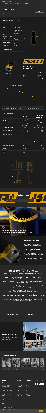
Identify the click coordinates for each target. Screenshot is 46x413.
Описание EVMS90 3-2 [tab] (21, 20)
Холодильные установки (19, 387)
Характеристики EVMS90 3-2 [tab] (9, 20)
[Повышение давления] (35, 362)
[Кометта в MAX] (39, 386)
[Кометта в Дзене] (41, 384)
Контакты (27, 3)
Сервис (27, 386)
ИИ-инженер (28, 382)
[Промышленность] (16, 362)
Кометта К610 (4, 399)
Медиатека (28, 385)
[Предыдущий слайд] (1, 364)
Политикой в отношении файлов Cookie (23, 410)
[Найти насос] (38, 200)
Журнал (11, 3)
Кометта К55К (4, 403)
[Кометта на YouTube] (39, 384)
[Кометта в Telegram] (43, 384)
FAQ (27, 389)
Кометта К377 (4, 398)
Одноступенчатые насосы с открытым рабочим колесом (7, 390)
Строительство (19, 391)
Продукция (6, 3)
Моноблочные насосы (6, 385)
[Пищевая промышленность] (25, 362)
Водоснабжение (19, 385)
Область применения (28, 394)
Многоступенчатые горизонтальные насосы (6, 383)
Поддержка (17, 3)
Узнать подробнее (30, 78)
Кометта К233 (4, 395)
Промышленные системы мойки (19, 390)
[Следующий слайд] (44, 364)
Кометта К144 (4, 396)
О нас (22, 3)
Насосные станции (18, 383)
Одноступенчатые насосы (6, 394)
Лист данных (39, 78)
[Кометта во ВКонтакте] (37, 384)
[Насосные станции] (6, 362)
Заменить (39, 11)
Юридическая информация (38, 407)
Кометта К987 (4, 400)
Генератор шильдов (28, 396)
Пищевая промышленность (20, 395)
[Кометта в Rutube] (35, 384)
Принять (41, 410)
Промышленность (20, 396)
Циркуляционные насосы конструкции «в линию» (6, 392)
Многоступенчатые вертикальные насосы (6, 387)
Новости (27, 391)
